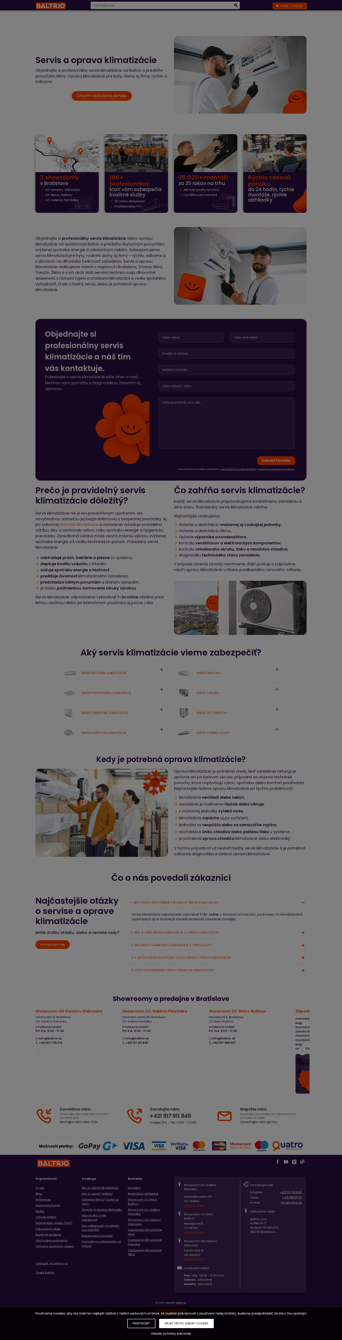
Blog (39, 1194)
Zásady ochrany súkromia (171, 1333)
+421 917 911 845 (291, 1192)
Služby (40, 1211)
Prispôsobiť (141, 1323)
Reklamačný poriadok (97, 1236)
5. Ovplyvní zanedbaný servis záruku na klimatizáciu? (172, 970)
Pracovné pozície (48, 1205)
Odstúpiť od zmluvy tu (52, 1264)
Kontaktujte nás (52, 944)
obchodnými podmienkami (238, 469)
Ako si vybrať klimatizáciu (100, 1188)
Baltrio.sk (181, 1302)
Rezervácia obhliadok (143, 1194)
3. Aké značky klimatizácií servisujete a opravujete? (171, 945)
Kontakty (134, 1188)
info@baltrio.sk (291, 1203)
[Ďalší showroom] (302, 1051)
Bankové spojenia (48, 1235)
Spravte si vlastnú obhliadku (102, 1210)
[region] (171, 1051)
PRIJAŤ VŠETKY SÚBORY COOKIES (186, 1323)
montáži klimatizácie (79, 524)
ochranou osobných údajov (276, 469)
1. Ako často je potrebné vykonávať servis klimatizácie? (175, 903)
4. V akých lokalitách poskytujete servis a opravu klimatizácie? (181, 957)
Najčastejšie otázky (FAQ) (54, 1223)
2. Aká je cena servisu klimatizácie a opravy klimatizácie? (175, 932)
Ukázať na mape (193, 1205)
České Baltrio (45, 1273)
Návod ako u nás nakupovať (94, 1218)
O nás (40, 1188)
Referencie (43, 1200)
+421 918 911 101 (292, 1197)
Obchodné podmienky (52, 1241)
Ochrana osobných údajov (55, 1246)
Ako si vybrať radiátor (97, 1194)
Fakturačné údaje (48, 1229)
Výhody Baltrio (46, 1217)
